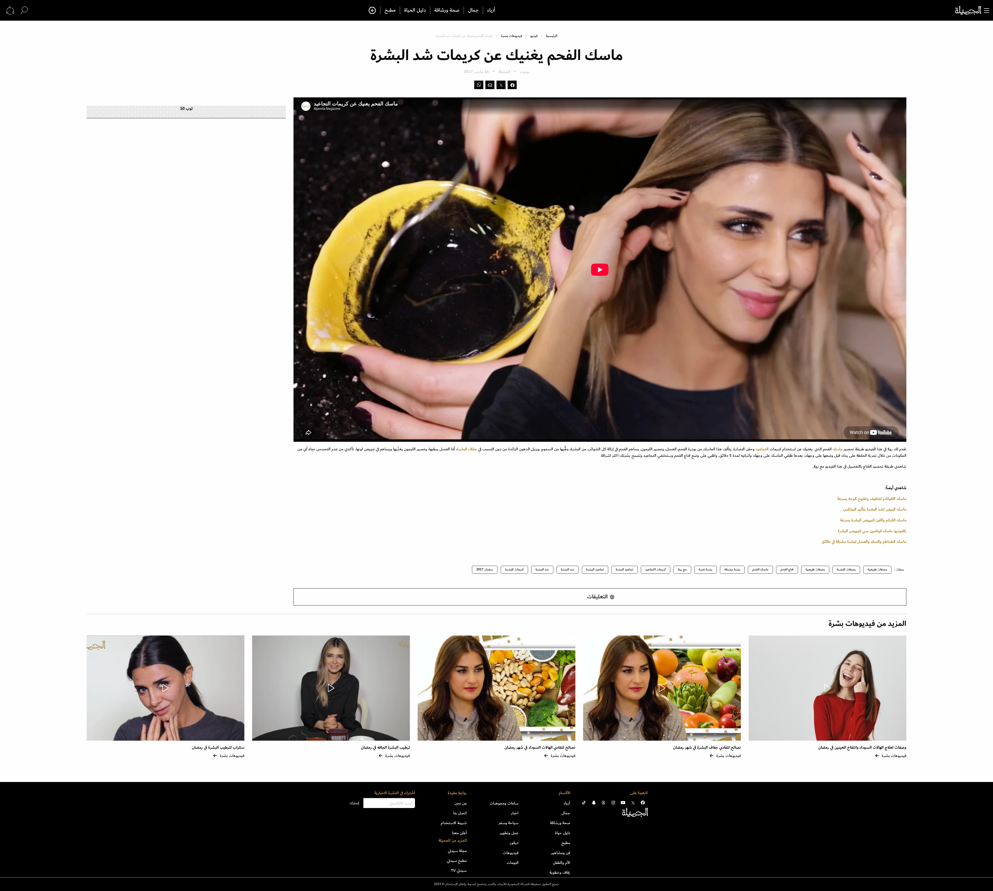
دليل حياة (562, 833)
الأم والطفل (561, 862)
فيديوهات (510, 852)
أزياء (491, 10)
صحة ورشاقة (447, 10)
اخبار (514, 813)
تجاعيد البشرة (624, 569)
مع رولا (682, 569)
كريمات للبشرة (514, 569)
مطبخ (390, 10)
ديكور (514, 842)
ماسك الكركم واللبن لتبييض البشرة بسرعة (873, 520)
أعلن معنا (459, 833)
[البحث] (24, 10)
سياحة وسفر (508, 822)
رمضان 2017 (484, 569)
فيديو (534, 36)
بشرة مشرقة (732, 569)
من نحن (461, 803)
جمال (473, 10)
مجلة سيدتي (457, 850)
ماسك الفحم (760, 569)
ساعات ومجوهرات (504, 803)
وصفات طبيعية (877, 569)
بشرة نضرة (705, 569)
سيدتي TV (459, 870)
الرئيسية (551, 36)
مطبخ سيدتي (457, 860)
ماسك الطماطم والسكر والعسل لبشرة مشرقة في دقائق (864, 541)
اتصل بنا (460, 813)
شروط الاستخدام (454, 822)
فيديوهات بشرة (511, 36)
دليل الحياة (415, 10)
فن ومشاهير (560, 852)
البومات (512, 862)
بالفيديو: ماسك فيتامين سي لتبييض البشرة (872, 531)
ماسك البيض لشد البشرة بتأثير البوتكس (874, 509)
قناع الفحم (787, 569)
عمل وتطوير (509, 833)
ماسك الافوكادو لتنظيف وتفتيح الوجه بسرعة (871, 498)
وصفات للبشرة (846, 569)
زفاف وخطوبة (560, 872)
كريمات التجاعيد (655, 569)
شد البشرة (567, 569)
